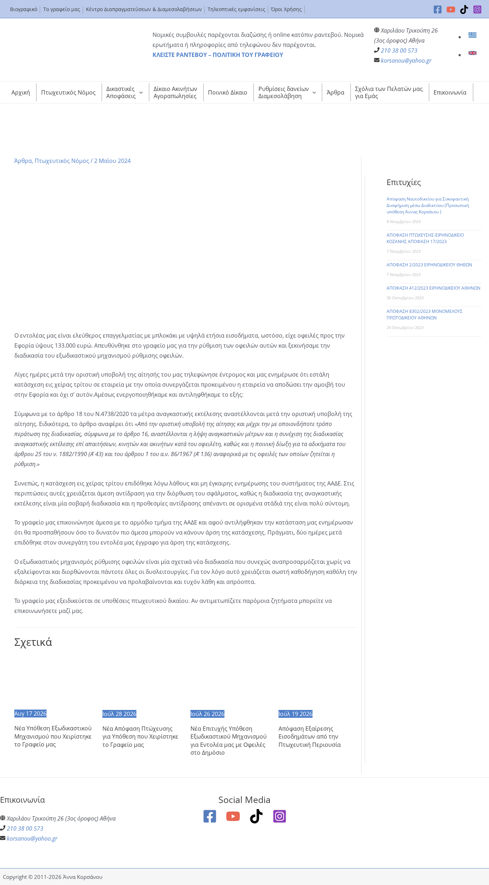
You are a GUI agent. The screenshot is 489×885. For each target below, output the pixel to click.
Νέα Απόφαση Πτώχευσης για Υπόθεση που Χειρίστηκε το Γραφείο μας (140, 737)
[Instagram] (477, 9)
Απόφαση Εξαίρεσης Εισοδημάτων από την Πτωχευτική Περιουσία (310, 737)
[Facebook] (437, 9)
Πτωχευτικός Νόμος (62, 161)
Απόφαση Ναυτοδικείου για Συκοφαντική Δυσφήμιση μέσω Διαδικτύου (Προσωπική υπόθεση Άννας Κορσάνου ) (428, 205)
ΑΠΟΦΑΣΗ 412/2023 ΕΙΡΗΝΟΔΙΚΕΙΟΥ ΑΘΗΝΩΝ (433, 288)
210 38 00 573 (399, 50)
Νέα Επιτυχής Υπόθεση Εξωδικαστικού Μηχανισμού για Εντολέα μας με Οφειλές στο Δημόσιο (228, 740)
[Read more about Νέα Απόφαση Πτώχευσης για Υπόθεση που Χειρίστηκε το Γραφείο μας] (141, 682)
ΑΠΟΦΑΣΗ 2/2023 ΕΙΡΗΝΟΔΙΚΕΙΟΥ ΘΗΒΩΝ (429, 265)
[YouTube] (450, 9)
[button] (139, 92)
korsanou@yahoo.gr (406, 60)
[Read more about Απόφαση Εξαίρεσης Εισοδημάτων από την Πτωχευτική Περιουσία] (318, 682)
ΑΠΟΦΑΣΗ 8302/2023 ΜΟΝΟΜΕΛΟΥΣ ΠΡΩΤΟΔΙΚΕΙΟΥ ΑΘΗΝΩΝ (425, 314)
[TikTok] (464, 9)
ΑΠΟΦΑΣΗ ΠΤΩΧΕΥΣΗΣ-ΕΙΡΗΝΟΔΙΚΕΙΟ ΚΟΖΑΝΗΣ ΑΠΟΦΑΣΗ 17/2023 (425, 238)
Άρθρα (23, 161)
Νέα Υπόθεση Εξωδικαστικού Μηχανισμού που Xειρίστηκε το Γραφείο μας (53, 736)
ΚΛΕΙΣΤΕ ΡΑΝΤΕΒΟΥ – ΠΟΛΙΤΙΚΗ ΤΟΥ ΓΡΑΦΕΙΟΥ (217, 55)
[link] (473, 37)
